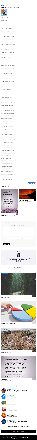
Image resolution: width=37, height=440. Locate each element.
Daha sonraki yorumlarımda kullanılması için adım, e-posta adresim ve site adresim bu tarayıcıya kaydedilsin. (17, 241)
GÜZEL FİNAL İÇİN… (10, 415)
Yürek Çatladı (4, 214)
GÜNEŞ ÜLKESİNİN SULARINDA (12, 409)
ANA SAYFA (3, 437)
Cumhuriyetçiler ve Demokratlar (8, 323)
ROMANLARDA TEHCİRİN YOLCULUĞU (9, 296)
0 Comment (17, 7)
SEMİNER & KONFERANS (26, 437)
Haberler (10, 389)
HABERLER (21, 437)
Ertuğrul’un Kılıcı (10, 396)
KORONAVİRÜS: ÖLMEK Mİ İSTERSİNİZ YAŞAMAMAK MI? (17, 421)
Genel (3, 329)
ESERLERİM (11, 437)
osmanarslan (4, 7)
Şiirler (3, 5)
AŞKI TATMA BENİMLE (23, 200)
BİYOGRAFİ (7, 437)
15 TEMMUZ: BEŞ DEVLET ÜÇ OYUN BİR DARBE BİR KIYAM (17, 390)
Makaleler (6, 329)
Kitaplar (13, 438)
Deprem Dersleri (4, 351)
